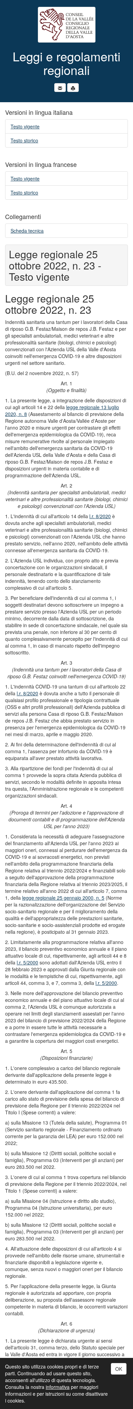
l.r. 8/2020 (100, 516)
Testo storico (24, 140)
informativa (58, 1386)
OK (118, 1368)
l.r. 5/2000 (27, 962)
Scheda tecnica (27, 230)
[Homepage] (66, 25)
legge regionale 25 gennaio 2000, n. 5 (63, 897)
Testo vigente (25, 126)
